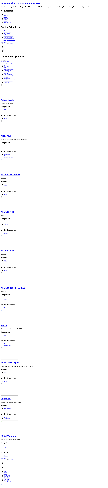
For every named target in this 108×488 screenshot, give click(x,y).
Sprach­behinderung (8, 37)
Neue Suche (3, 42)
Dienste (6, 66)
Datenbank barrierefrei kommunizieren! (21, 3)
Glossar (5, 474)
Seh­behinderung (7, 32)
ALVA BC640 (7, 212)
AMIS (4, 325)
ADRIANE (6, 136)
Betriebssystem (8, 64)
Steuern (5, 19)
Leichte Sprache (7, 476)
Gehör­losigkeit (7, 33)
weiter (5, 53)
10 (9, 43)
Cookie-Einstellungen (9, 482)
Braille (6, 65)
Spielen (5, 21)
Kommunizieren (7, 22)
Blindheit (6, 30)
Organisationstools (9, 69)
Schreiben (6, 15)
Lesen (5, 14)
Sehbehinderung (7, 154)
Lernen (5, 17)
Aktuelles (6, 472)
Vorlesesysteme (8, 81)
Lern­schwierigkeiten (8, 36)
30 (10, 43)
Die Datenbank (7, 475)
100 (12, 43)
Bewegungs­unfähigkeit (9, 38)
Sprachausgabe (8, 74)
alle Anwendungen (5, 61)
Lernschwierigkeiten (8, 157)
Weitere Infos (7, 478)
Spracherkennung (8, 75)
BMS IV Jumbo (8, 436)
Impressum (6, 479)
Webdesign (7, 82)
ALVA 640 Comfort (10, 174)
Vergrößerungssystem (9, 79)
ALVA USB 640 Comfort (13, 288)
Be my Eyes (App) (10, 362)
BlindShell (6, 398)
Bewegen (6, 18)
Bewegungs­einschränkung (10, 40)
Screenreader (8, 70)
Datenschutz (6, 480)
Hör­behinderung (7, 34)
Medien (6, 67)
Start (5, 471)
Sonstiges (7, 71)
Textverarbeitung (8, 78)
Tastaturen (7, 77)
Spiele (6, 73)
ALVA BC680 (7, 250)
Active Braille (7, 100)
